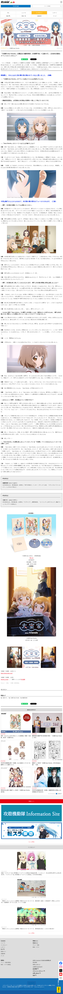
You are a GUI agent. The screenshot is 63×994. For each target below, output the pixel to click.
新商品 (2, 960)
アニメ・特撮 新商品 (6, 962)
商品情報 (35, 962)
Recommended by (52, 793)
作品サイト (35, 943)
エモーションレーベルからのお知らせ (42, 960)
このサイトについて (37, 966)
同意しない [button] (58, 983)
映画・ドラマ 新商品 (6, 964)
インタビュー (39, 12)
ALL (8, 12)
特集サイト (3, 951)
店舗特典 (39, 16)
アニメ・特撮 (36, 945)
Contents (3, 940)
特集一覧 (24, 16)
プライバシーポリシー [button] (39, 986)
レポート (55, 12)
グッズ (54, 16)
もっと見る (31, 841)
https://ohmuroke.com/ (6, 673)
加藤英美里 (24, 697)
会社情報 (35, 968)
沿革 (34, 975)
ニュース (24, 12)
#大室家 (23, 679)
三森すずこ (5, 697)
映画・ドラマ (36, 947)
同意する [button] (58, 989)
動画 (7, 16)
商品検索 (15, 6)
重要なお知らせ (36, 964)
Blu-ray (31, 557)
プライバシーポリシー (38, 971)
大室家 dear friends (14, 697)
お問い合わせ (36, 973)
